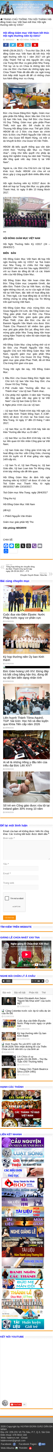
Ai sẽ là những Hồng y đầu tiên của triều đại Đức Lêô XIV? (25, 764)
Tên (6, 864)
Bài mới (7, 992)
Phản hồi (33, 992)
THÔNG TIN (25, 19)
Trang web (8, 883)
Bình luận (9, 838)
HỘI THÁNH (39, 19)
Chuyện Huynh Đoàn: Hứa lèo (33, 574)
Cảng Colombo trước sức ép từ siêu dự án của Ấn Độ (26, 1012)
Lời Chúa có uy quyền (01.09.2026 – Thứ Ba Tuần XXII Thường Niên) (32, 1059)
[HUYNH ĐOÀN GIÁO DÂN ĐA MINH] (26, 7)
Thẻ (44, 992)
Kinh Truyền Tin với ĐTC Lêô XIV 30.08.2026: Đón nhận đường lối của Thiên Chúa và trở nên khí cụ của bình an (24, 1047)
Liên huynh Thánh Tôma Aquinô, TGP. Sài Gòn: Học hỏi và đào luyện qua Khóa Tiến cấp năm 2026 (25, 721)
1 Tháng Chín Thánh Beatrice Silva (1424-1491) (32, 1070)
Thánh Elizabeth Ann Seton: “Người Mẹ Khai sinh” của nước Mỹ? (34, 1001)
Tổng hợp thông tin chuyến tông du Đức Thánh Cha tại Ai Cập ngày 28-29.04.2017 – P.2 (20, 568)
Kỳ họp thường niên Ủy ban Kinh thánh (31, 1034)
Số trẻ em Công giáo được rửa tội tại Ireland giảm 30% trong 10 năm (26, 807)
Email (7, 873)
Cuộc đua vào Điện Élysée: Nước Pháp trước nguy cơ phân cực (24, 616)
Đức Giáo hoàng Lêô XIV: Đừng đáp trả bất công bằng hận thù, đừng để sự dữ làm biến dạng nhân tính (26, 674)
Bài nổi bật (19, 992)
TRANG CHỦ (10, 19)
